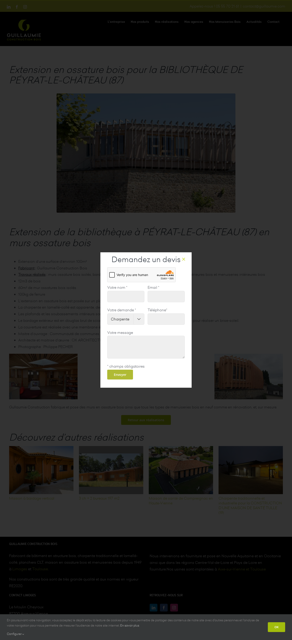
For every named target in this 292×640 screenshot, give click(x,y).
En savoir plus (129, 625)
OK (276, 627)
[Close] (183, 259)
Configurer (14, 634)
